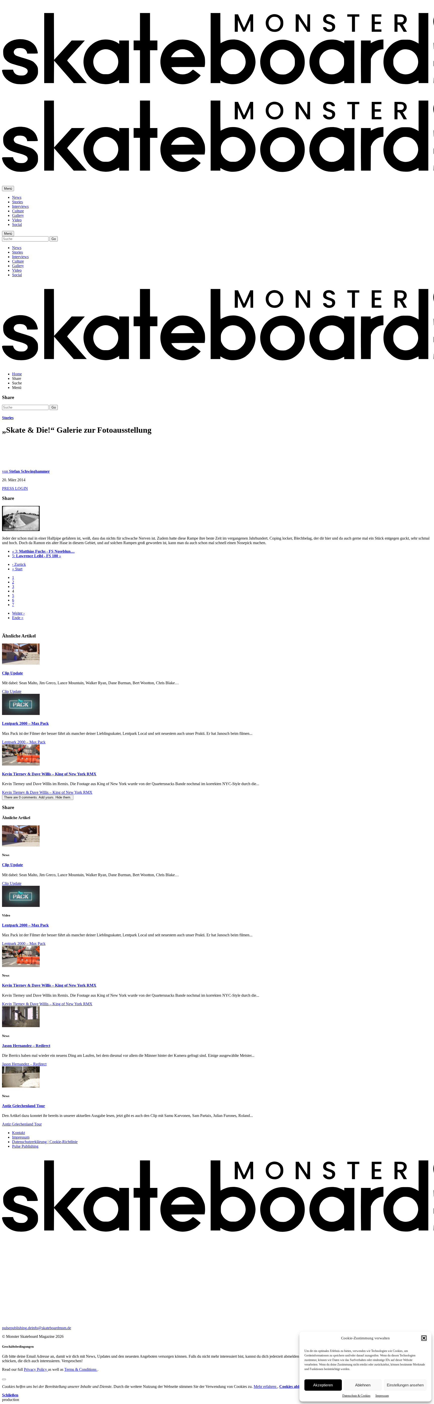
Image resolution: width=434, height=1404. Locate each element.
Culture (18, 211)
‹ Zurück (19, 564)
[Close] (4, 1379)
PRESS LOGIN (15, 488)
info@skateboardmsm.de (51, 1328)
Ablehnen (362, 1385)
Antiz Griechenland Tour (23, 1106)
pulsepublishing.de (17, 1328)
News (16, 197)
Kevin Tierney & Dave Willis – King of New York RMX (49, 774)
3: (43, 551)
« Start (17, 569)
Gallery (18, 215)
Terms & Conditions (80, 1369)
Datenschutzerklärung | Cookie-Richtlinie (45, 1142)
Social (17, 224)
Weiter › (18, 613)
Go (53, 239)
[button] (423, 1338)
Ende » (17, 618)
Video (17, 220)
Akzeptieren (323, 1385)
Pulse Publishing (25, 1146)
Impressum (382, 1395)
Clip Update (12, 673)
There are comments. (37, 797)
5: (36, 556)
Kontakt (18, 1133)
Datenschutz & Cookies (356, 1395)
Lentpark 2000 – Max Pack (25, 723)
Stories (17, 202)
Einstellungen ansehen (405, 1385)
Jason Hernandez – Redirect (26, 1046)
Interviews (20, 206)
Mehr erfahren (265, 1386)
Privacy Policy (36, 1369)
